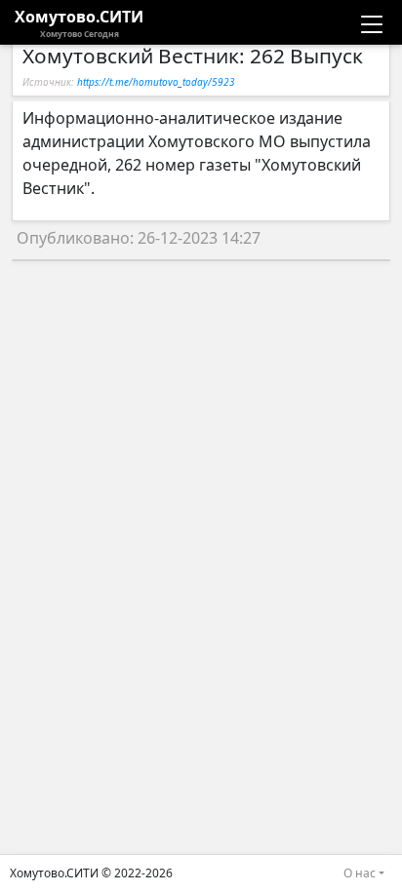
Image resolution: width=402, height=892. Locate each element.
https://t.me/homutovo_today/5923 (156, 82)
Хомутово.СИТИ (79, 22)
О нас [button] (359, 873)
